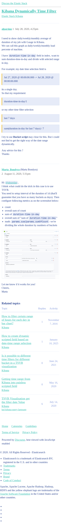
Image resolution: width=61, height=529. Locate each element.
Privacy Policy (29, 432)
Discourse (20, 439)
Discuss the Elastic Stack (14, 3)
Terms (6, 469)
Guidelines (31, 426)
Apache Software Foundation (15, 493)
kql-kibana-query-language (14, 409)
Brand (6, 476)
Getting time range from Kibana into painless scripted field (16, 382)
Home (5, 426)
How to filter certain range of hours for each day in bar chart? (17, 320)
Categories (16, 426)
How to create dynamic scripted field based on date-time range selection (16, 339)
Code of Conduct (12, 480)
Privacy (7, 473)
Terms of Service (10, 432)
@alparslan (11, 182)
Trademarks (9, 465)
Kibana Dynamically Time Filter (29, 11)
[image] (30, 254)
